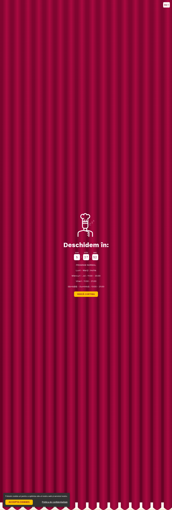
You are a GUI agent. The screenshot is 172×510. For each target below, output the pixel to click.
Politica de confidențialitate (55, 502)
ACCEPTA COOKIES (19, 502)
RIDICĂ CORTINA (86, 294)
